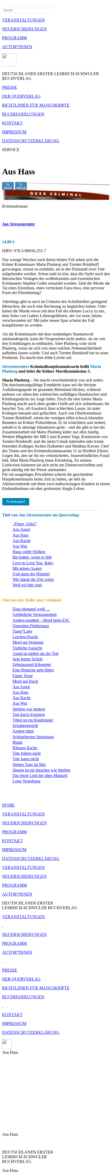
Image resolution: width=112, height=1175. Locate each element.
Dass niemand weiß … (31, 609)
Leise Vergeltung (26, 781)
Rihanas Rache (25, 748)
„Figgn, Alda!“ (25, 524)
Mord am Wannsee (28, 642)
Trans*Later (22, 631)
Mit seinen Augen (27, 568)
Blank (17, 742)
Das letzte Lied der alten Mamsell (40, 775)
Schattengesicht (25, 725)
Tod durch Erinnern (29, 714)
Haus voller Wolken (29, 551)
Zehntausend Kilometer (32, 664)
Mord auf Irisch (25, 681)
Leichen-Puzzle (25, 637)
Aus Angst (21, 529)
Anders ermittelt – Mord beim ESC (41, 620)
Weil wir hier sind (27, 585)
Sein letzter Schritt (27, 659)
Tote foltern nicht (27, 753)
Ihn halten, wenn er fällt (32, 557)
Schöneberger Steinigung (33, 737)
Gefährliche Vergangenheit (35, 614)
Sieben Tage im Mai (29, 764)
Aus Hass (20, 535)
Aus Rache (22, 540)
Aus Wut (20, 546)
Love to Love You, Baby (33, 563)
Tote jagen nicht (26, 759)
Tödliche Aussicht (27, 648)
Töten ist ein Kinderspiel (33, 720)
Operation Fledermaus (31, 626)
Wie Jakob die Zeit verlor (33, 579)
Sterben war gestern (29, 709)
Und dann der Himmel (31, 574)
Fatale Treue (23, 676)
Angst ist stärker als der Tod (35, 653)
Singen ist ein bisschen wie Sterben (41, 770)
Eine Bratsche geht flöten (33, 670)
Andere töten (23, 731)
